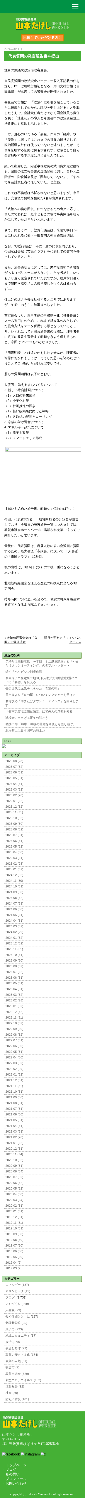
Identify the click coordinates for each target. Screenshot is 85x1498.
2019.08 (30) (14, 1240)
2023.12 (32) (14, 943)
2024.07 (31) (14, 903)
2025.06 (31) (14, 841)
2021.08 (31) (14, 1103)
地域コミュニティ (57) (20, 1335)
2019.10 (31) (14, 1228)
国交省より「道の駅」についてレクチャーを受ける (40, 694)
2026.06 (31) (14, 772)
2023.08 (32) (14, 966)
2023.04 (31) (14, 989)
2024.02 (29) (14, 932)
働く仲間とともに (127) (21, 1316)
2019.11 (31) (14, 1222)
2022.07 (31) (14, 1040)
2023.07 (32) (14, 972)
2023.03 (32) (14, 994)
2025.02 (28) (14, 863)
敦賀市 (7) (12, 1367)
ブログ (10, 1297)
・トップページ (14, 1465)
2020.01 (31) (14, 1211)
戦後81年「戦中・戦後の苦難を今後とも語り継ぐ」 (40, 724)
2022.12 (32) (14, 1012)
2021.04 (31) (14, 1126)
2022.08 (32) (14, 1034)
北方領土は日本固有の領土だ (25, 730)
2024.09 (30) (14, 892)
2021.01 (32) (14, 1143)
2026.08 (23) (14, 761)
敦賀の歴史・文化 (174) (21, 1354)
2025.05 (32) (14, 846)
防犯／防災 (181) (17, 1399)
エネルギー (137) (17, 1284)
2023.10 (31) (14, 955)
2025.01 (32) (14, 869)
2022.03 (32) (14, 1063)
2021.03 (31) (14, 1131)
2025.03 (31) (14, 858)
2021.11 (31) (14, 1086)
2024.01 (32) (14, 937)
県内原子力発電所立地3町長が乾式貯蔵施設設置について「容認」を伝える (41, 680)
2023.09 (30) (14, 960)
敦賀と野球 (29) (16, 1348)
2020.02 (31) (14, 1205)
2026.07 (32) (14, 766)
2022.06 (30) (14, 1046)
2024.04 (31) (14, 920)
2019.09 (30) (14, 1234)
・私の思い (11, 1474)
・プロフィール (14, 1479)
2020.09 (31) (14, 1165)
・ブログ (9, 1469)
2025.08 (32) (14, 829)
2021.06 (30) (14, 1114)
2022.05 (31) (14, 1051)
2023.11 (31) (14, 949)
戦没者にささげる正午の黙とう (26, 718)
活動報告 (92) (14, 1386)
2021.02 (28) (14, 1137)
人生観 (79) (13, 1310)
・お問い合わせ (14, 1483)
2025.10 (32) (14, 818)
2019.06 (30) (14, 1251)
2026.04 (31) (14, 784)
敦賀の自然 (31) (16, 1361)
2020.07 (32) (14, 1177)
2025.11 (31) (14, 812)
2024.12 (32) (14, 875)
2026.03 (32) (14, 789)
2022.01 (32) (14, 1074)
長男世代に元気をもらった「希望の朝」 (32, 688)
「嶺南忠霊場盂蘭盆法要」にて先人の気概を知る (39, 711)
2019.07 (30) (14, 1245)
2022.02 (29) (14, 1069)
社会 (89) (11, 1393)
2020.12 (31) (14, 1148)
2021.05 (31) (14, 1120)
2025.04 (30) (14, 852)
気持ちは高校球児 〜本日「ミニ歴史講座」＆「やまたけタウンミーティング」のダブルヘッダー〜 (42, 663)
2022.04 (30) (14, 1057)
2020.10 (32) (14, 1160)
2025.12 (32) (14, 806)
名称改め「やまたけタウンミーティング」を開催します (42, 703)
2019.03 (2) (13, 1268)
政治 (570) (12, 1342)
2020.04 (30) (14, 1194)
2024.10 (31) (14, 886)
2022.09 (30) (14, 1029)
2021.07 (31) (14, 1108)
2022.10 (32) (14, 1023)
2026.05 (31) (14, 778)
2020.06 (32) (14, 1183)
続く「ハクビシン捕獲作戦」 (25, 671)
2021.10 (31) (14, 1091)
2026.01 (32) (14, 801)
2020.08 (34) (14, 1171)
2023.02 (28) (14, 1000)
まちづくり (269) (17, 1304)
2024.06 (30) (14, 909)
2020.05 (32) (14, 1188)
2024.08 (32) (14, 898)
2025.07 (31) (14, 835)
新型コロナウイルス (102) (23, 1380)
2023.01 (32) (14, 1006)
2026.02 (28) (14, 795)
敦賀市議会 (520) (17, 1373)
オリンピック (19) (17, 1291)
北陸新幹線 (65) (16, 1323)
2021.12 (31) (14, 1080)
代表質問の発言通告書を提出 (33, 56)
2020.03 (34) (14, 1200)
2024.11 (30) (14, 880)
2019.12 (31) (14, 1217)
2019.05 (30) (14, 1257)
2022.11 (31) (14, 1017)
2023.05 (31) (14, 983)
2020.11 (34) (14, 1154)
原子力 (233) (14, 1329)
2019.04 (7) (13, 1262)
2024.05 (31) (14, 915)
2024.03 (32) (14, 926)
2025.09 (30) (14, 823)
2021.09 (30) (14, 1097)
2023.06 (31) (14, 977)
